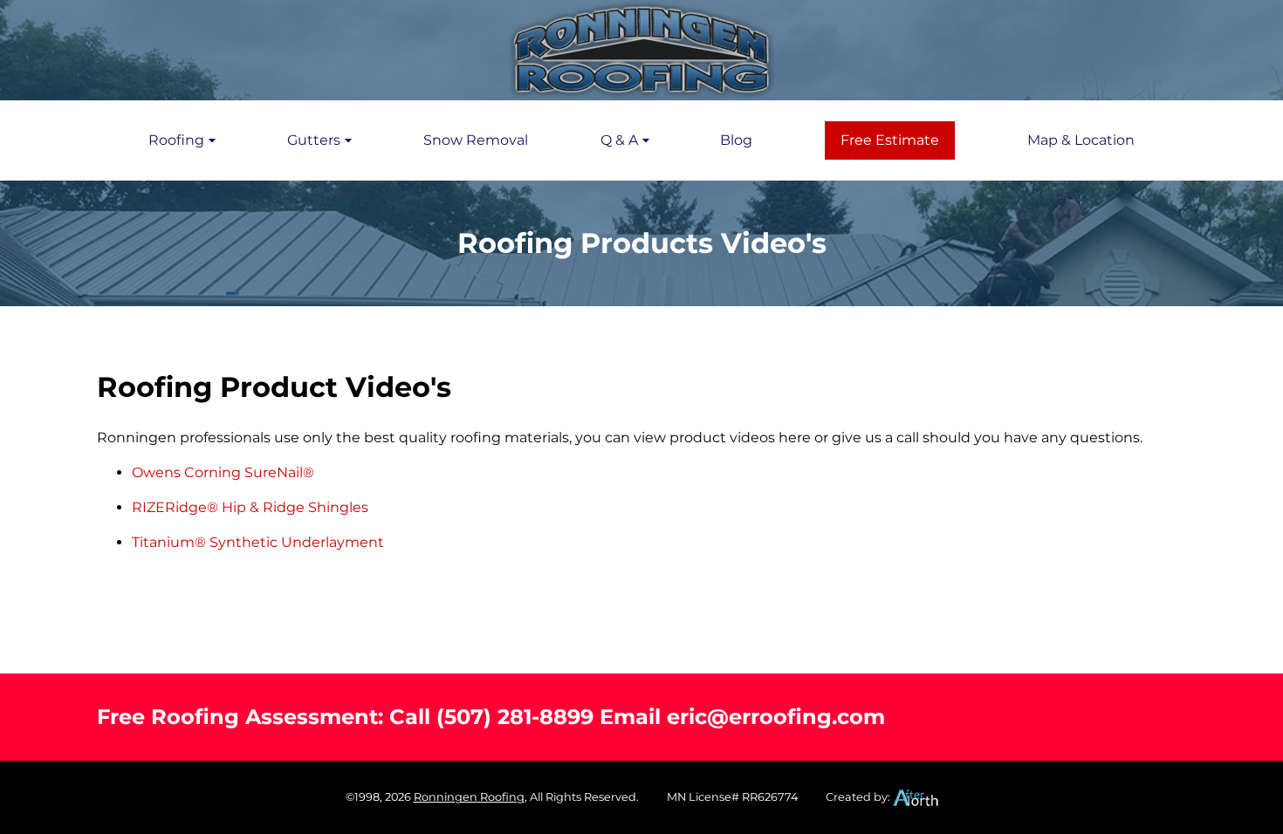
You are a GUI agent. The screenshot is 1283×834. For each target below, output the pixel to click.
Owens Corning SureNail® (223, 472)
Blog (736, 140)
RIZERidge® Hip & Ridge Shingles (250, 507)
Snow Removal (475, 140)
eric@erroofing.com (776, 716)
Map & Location (1081, 140)
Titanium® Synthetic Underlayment (258, 542)
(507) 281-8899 (514, 716)
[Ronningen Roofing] (641, 50)
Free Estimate (889, 140)
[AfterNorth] (915, 796)
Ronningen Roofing (469, 796)
